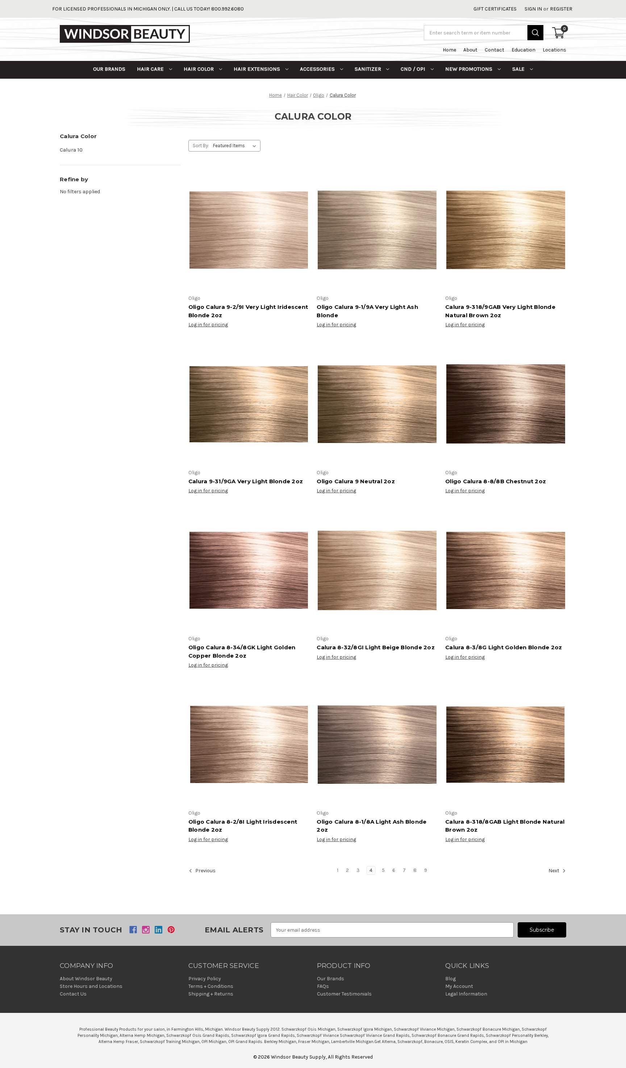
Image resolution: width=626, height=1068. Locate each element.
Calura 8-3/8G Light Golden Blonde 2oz (503, 647)
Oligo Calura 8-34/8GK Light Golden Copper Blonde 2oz (242, 651)
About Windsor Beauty (86, 979)
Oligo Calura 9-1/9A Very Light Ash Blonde (367, 311)
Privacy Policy (204, 979)
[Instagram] (146, 930)
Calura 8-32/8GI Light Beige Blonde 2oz (376, 647)
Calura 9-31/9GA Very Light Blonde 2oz (245, 481)
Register (561, 9)
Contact (494, 50)
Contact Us (73, 994)
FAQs (323, 986)
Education (523, 50)
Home (449, 50)
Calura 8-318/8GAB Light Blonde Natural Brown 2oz (505, 825)
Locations (554, 50)
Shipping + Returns (210, 994)
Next (554, 871)
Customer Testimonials (344, 994)
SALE (519, 69)
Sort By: (201, 145)
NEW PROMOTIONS (469, 69)
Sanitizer (369, 69)
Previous (205, 871)
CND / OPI (414, 69)
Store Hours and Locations (91, 986)
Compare (246, 237)
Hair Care (151, 69)
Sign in (533, 9)
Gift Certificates (495, 9)
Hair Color (199, 69)
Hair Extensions (257, 69)
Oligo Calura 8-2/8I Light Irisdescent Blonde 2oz (242, 825)
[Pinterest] (171, 930)
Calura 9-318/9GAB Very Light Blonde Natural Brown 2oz (500, 311)
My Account (459, 986)
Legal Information (466, 994)
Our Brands (109, 69)
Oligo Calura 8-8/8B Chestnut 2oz (495, 481)
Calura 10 (71, 149)
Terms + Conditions (210, 986)
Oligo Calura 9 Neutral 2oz (356, 481)
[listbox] (236, 145)
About (470, 50)
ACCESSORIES (318, 69)
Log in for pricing (208, 325)
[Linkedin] (158, 930)
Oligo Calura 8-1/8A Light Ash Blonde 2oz (371, 825)
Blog (450, 979)
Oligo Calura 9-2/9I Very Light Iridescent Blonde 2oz (248, 311)
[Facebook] (133, 930)
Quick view (247, 223)
